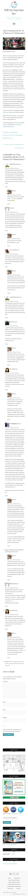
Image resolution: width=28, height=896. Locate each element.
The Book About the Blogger (14, 886)
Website (5, 717)
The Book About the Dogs (14, 884)
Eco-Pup (10, 85)
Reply (6, 186)
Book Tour (10, 888)
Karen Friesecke (13, 249)
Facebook (14, 813)
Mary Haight (12, 369)
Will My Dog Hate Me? (14, 11)
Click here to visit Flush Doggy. (10, 863)
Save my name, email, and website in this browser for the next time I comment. (12, 730)
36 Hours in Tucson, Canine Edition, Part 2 (13, 144)
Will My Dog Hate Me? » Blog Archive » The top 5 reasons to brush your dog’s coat (14, 663)
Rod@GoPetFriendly (14, 164)
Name (4, 702)
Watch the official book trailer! (10, 844)
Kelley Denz (12, 321)
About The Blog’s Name (14, 880)
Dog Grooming (13, 132)
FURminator (6, 112)
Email (4, 709)
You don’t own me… (20, 148)
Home (9, 878)
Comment (5, 681)
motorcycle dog (7, 137)
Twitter (20, 813)
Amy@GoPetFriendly (14, 297)
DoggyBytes (6, 135)
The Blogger (17, 878)
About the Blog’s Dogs (14, 882)
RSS (11, 813)
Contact (18, 888)
